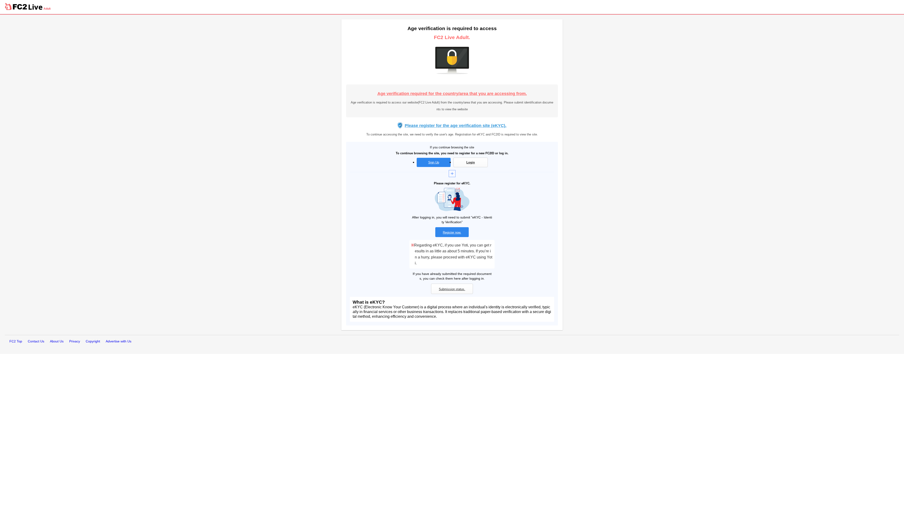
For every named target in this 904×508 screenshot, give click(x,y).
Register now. (452, 232)
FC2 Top (15, 341)
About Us (57, 341)
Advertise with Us (118, 341)
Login (470, 162)
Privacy (74, 341)
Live (35, 7)
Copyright (93, 341)
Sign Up (433, 162)
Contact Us (36, 341)
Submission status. (452, 289)
